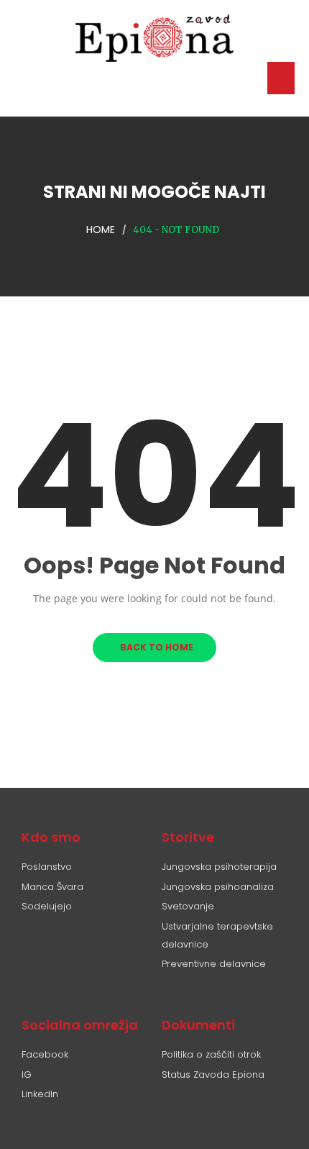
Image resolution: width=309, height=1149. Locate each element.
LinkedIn (40, 1094)
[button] (281, 78)
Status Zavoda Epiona (213, 1074)
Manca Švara (52, 887)
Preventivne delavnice (214, 964)
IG (27, 1074)
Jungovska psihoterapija (219, 866)
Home (100, 229)
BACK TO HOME (154, 647)
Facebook (45, 1054)
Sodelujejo (47, 906)
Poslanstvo (47, 866)
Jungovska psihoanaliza (218, 887)
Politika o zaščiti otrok (211, 1054)
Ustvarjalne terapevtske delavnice (217, 935)
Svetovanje (188, 906)
